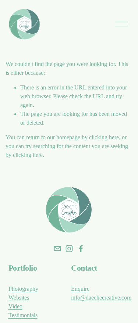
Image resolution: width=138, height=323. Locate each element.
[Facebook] (81, 248)
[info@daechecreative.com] (57, 248)
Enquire (80, 289)
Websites (18, 297)
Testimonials (23, 315)
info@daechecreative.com (101, 297)
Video (15, 306)
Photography (23, 289)
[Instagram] (69, 248)
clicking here (104, 137)
